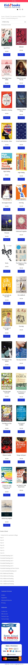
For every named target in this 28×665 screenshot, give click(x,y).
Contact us (4, 611)
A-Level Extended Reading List (8, 571)
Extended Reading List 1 (6, 556)
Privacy (3, 603)
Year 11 (2, 548)
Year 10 (2, 545)
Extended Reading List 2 (6, 558)
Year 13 (2, 553)
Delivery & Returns (6, 600)
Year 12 (2, 551)
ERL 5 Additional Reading (7, 584)
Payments (4, 598)
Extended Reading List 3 (6, 561)
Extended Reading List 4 (6, 563)
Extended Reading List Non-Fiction (9, 568)
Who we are (4, 614)
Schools (7, 17)
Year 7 (2, 538)
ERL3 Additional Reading (6, 579)
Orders (3, 595)
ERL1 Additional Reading (6, 573)
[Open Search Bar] (20, 9)
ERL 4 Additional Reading (7, 581)
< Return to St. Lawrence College (9, 535)
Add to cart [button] (7, 54)
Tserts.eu (21, 664)
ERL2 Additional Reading (6, 576)
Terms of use (4, 616)
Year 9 (2, 543)
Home (2, 17)
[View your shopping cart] (17, 9)
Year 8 (2, 540)
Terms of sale (5, 619)
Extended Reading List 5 (6, 566)
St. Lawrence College (16, 17)
